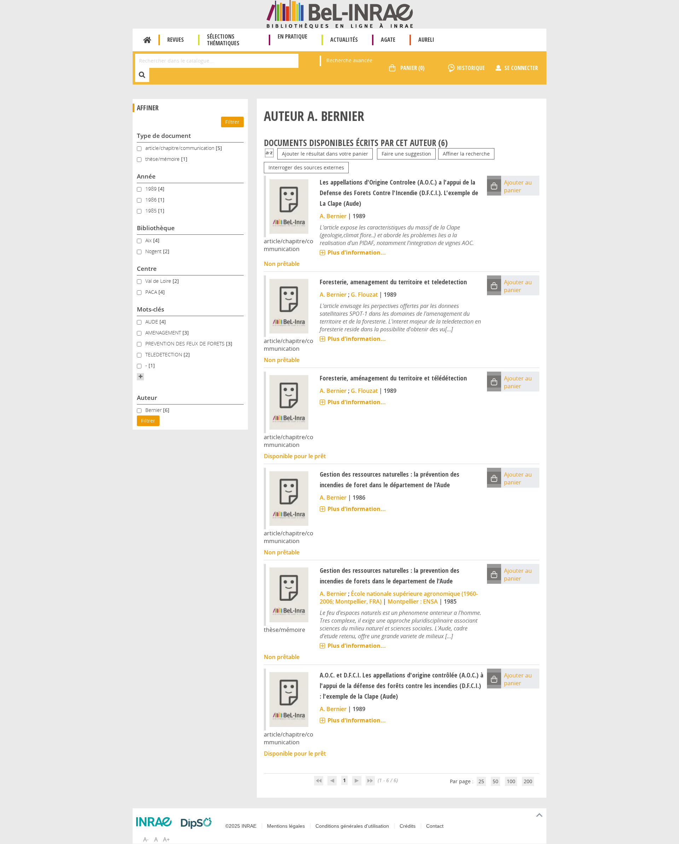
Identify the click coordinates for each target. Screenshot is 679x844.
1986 (151, 199)
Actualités (344, 39)
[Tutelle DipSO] (198, 823)
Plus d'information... (356, 252)
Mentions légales (286, 826)
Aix (149, 240)
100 (511, 781)
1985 (151, 210)
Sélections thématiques (223, 40)
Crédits (408, 826)
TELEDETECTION (164, 354)
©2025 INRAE (240, 826)
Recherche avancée (349, 60)
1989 (151, 188)
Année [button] (146, 176)
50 (495, 781)
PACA (151, 292)
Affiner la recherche (466, 153)
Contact (434, 826)
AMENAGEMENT (163, 332)
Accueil (147, 39)
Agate (388, 39)
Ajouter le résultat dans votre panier (325, 153)
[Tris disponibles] (269, 153)
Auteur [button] (147, 398)
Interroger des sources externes (306, 167)
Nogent (154, 251)
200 (528, 781)
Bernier (154, 410)
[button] (140, 376)
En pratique (292, 36)
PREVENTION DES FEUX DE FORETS (185, 343)
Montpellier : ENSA (413, 601)
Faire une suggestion (406, 153)
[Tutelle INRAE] (155, 821)
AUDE (152, 321)
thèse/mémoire (163, 159)
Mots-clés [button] (150, 309)
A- (146, 839)
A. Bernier (333, 216)
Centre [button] (147, 268)
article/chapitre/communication (180, 148)
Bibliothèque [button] (156, 228)
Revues (175, 39)
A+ (166, 839)
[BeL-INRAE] (339, 13)
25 (481, 781)
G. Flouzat (364, 294)
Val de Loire (159, 281)
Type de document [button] (164, 136)
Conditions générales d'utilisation (352, 826)
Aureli (426, 39)
